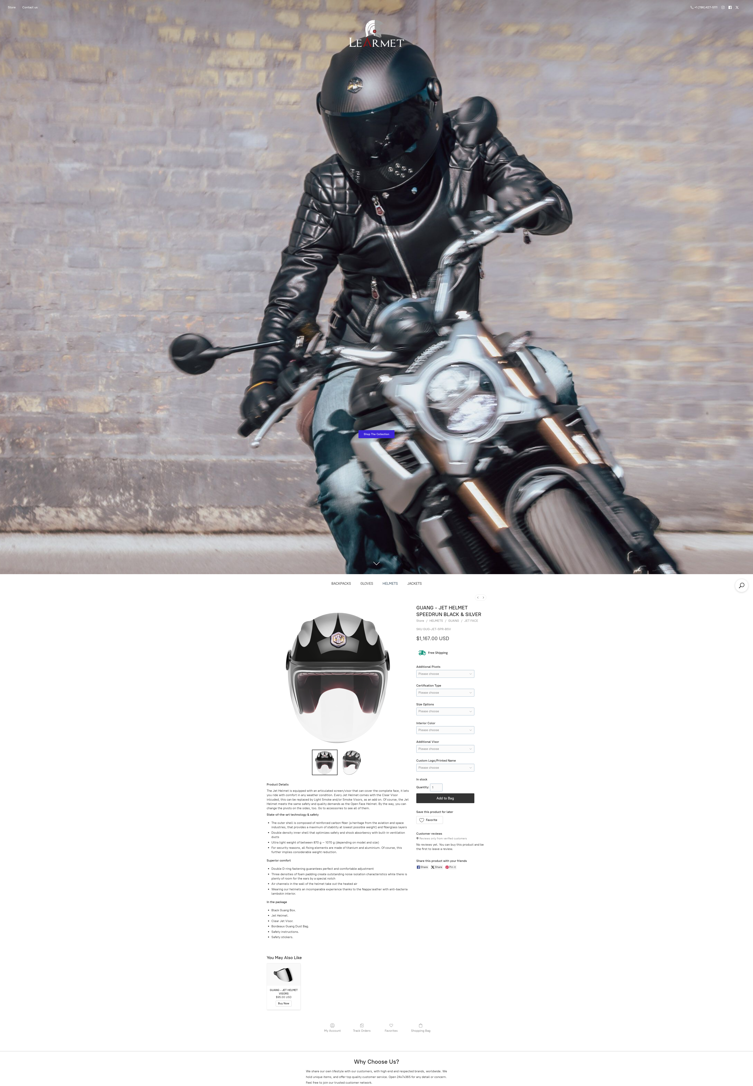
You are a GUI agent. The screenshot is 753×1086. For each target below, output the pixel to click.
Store (12, 7)
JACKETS (414, 583)
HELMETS (390, 583)
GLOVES (366, 583)
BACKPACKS (341, 583)
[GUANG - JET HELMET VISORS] (283, 974)
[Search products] (741, 585)
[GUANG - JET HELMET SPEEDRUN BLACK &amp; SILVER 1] (352, 762)
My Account (332, 1031)
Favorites (391, 1031)
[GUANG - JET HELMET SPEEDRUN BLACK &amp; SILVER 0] (324, 762)
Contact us (30, 7)
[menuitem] (478, 597)
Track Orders (362, 1031)
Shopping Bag (420, 1031)
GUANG (453, 621)
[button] (429, 820)
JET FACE (471, 621)
